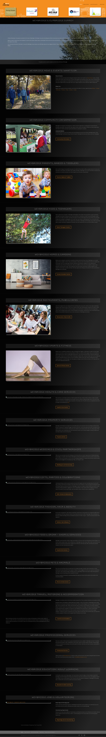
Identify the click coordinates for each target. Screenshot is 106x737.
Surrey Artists (58, 576)
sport (85, 357)
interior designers (62, 261)
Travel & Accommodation (63, 618)
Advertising (102, 4)
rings (72, 459)
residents (62, 128)
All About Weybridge (36, 735)
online (98, 127)
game (78, 351)
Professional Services (62, 650)
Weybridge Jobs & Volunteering (65, 720)
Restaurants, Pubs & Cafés (64, 317)
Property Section (61, 437)
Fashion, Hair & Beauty (63, 522)
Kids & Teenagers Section (63, 227)
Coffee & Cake (89, 542)
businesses (68, 640)
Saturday (70, 89)
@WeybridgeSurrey (52, 735)
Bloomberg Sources (67, 655)
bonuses (72, 706)
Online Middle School (59, 678)
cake (82, 459)
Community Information (63, 139)
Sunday (75, 89)
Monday (93, 88)
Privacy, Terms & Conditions (50, 732)
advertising (85, 706)
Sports (82, 353)
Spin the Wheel (91, 222)
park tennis (76, 354)
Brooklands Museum (63, 357)
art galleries (90, 264)
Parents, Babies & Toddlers (64, 177)
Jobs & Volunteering (34, 732)
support (84, 127)
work (84, 425)
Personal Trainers (87, 354)
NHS (68, 402)
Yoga (71, 354)
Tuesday (97, 88)
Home (81, 4)
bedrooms (82, 263)
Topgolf (81, 351)
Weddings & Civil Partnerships (64, 464)
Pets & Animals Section (63, 582)
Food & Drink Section (62, 550)
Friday (67, 89)
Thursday (63, 89)
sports (94, 357)
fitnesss (57, 356)
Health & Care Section (62, 407)
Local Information (93, 4)
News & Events (86, 4)
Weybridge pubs (83, 311)
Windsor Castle (58, 607)
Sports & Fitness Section (63, 365)
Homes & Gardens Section (63, 274)
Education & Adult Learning (64, 684)
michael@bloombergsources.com (81, 657)
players (75, 359)
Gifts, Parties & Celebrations (64, 494)
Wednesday (58, 89)
